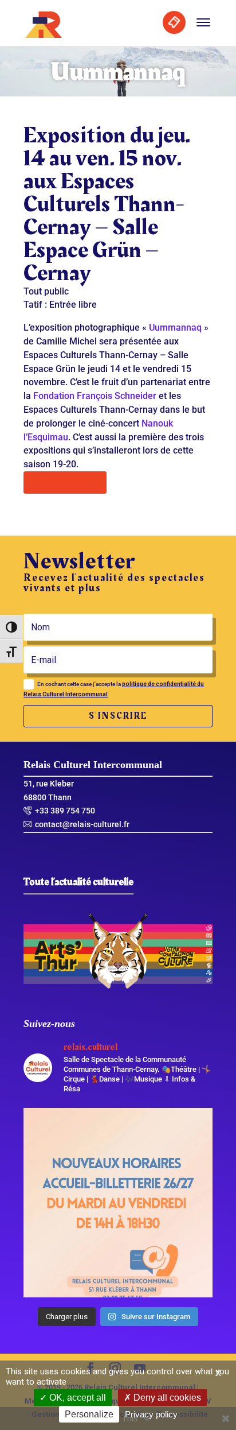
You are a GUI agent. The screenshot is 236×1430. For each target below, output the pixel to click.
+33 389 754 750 (65, 810)
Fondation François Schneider (94, 395)
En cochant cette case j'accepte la (113, 689)
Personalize (89, 1414)
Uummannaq (175, 327)
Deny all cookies (166, 1397)
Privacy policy (151, 1414)
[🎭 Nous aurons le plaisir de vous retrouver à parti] (118, 1202)
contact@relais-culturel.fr (82, 824)
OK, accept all (76, 1397)
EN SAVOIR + (65, 482)
